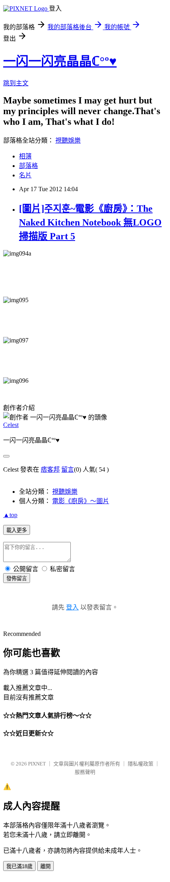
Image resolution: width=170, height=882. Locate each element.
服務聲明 (85, 772)
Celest (11, 424)
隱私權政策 (140, 764)
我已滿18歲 (19, 866)
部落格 (28, 165)
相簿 (25, 156)
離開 (45, 866)
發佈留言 (16, 578)
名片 (25, 175)
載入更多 (16, 530)
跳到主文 (15, 83)
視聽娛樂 (68, 140)
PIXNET (37, 764)
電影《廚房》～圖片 (80, 501)
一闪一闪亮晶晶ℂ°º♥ (60, 61)
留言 (67, 469)
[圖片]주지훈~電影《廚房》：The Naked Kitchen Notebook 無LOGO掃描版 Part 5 (90, 222)
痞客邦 (50, 469)
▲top (10, 515)
